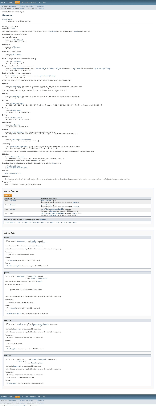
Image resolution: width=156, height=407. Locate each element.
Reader (48, 201)
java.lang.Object (7, 19)
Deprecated (32, 2)
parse (43, 201)
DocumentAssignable (56, 209)
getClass (28, 222)
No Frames (29, 6)
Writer (75, 213)
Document (13, 201)
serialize (45, 209)
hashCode (36, 222)
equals (12, 222)
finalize (20, 222)
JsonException (39, 326)
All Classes (40, 6)
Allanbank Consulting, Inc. (20, 405)
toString (59, 222)
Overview (4, 2)
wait (65, 222)
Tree (26, 2)
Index (39, 2)
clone (7, 222)
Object (12, 28)
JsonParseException (39, 243)
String (48, 205)
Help (44, 2)
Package (10, 2)
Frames (22, 6)
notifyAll (50, 222)
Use (22, 2)
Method (22, 8)
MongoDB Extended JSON (13, 173)
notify (43, 222)
